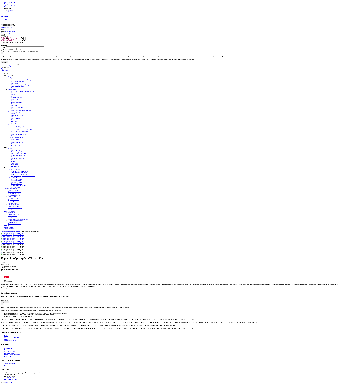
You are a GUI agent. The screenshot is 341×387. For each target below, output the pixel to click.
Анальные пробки (16, 128)
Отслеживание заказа (7, 25)
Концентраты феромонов (19, 174)
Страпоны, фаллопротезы (15, 137)
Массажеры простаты (17, 117)
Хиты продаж (8, 227)
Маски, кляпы (15, 150)
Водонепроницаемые (17, 86)
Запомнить (5, 36)
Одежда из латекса (13, 206)
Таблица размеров (9, 5)
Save (7, 277)
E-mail (2, 29)
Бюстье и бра (12, 196)
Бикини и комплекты (14, 192)
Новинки (7, 225)
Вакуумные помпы (17, 115)
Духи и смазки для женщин (19, 171)
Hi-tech (13, 78)
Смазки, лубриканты (14, 177)
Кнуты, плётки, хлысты (18, 153)
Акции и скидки (9, 228)
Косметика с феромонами (15, 169)
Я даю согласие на (20, 51)
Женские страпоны (17, 140)
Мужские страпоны (17, 142)
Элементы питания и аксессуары (18, 219)
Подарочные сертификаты (12, 354)
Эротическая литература (15, 220)
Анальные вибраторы (18, 126)
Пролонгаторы (15, 187)
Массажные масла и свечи (19, 182)
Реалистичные (15, 99)
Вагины (13, 113)
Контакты (7, 7)
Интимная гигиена (13, 214)
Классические (17, 231)
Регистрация (8, 27)
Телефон (3, 47)
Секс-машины (15, 164)
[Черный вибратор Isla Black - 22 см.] (12, 233)
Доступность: (5, 269)
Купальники (11, 201)
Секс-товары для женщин (15, 102)
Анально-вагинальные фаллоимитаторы (23, 91)
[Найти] (18, 64)
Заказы (6, 19)
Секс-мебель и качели (14, 161)
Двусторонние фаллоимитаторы (21, 96)
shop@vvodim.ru (9, 377)
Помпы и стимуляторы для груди (21, 110)
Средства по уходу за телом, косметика (23, 176)
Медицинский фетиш (17, 158)
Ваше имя (4, 45)
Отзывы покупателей (10, 351)
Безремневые (15, 139)
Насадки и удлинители (18, 120)
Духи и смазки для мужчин (19, 172)
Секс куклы (14, 121)
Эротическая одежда (10, 188)
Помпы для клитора (17, 109)
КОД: (2, 267)
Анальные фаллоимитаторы (19, 131)
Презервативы (12, 216)
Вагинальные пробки (17, 93)
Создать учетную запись (8, 33)
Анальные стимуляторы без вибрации (22, 129)
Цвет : (3, 264)
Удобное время (5, 49)
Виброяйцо (14, 105)
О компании (8, 348)
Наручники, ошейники (18, 152)
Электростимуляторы (17, 156)
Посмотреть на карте (10, 379)
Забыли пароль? (10, 31)
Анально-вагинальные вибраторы (21, 80)
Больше (14, 88)
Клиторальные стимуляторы (20, 107)
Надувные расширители (18, 134)
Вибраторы (11, 77)
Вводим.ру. (8, 382)
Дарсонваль (11, 212)
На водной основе (16, 184)
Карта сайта (7, 356)
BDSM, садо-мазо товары (15, 148)
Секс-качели (15, 163)
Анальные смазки (16, 179)
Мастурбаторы (15, 118)
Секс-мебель (15, 166)
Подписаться (4, 302)
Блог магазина (8, 350)
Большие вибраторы (17, 81)
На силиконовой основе (18, 185)
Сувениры (11, 217)
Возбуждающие (16, 180)
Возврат (6, 4)
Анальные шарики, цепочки (20, 133)
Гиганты (14, 94)
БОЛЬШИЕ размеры (14, 195)
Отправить (4, 62)
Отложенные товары (10, 21)
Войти (3, 27)
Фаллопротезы (15, 145)
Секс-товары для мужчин (15, 112)
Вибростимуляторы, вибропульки (21, 85)
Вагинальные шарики (18, 104)
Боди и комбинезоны (14, 193)
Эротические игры (13, 222)
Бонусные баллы (9, 353)
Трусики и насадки (17, 144)
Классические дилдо (17, 97)
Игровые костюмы (13, 198)
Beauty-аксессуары (13, 190)
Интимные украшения (18, 155)
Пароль (3, 31)
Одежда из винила (13, 204)
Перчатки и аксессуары (15, 208)
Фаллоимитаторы (13, 89)
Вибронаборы (15, 83)
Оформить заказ (5, 70)
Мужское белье (12, 203)
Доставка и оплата (9, 2)
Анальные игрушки (14, 125)
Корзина (3, 69)
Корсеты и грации (13, 200)
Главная (3, 231)
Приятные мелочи (9, 211)
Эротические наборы (14, 224)
